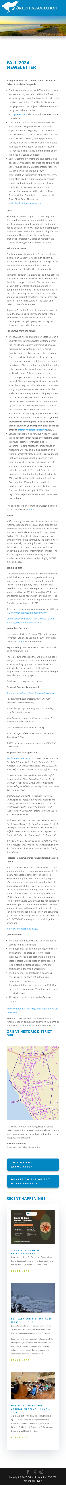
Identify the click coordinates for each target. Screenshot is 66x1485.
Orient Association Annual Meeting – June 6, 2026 (31, 1409)
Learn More (20, 1271)
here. (32, 509)
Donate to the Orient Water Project (30, 1181)
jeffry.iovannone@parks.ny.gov (22, 928)
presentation (20, 114)
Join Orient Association (22, 1164)
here (21, 641)
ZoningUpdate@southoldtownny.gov (28, 612)
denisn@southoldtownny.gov (26, 203)
